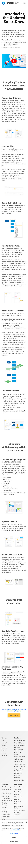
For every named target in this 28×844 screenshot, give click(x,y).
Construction (6, 817)
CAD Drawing (18, 773)
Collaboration (18, 759)
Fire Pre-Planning (7, 800)
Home (3, 740)
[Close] (26, 822)
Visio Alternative (19, 810)
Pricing (4, 745)
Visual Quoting (6, 789)
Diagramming (6, 814)
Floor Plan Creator (17, 753)
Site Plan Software (17, 777)
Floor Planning (6, 787)
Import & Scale (19, 743)
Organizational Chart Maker (18, 770)
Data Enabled (18, 750)
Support (4, 748)
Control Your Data (19, 764)
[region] (14, 832)
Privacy (4, 753)
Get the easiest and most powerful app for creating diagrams (14, 710)
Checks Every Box (19, 756)
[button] (24, 3)
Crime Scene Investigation (6, 797)
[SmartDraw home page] (10, 3)
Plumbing (4, 807)
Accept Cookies (14, 841)
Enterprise (5, 743)
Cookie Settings (14, 833)
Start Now (13, 715)
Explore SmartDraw (17, 800)
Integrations (18, 761)
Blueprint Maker (19, 780)
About (3, 750)
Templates (17, 789)
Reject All (14, 837)
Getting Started (19, 787)
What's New (18, 797)
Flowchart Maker (19, 766)
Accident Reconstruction (6, 793)
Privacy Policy (16, 830)
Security (4, 755)
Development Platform (18, 807)
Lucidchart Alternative (17, 814)
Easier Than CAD (19, 740)
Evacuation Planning (5, 811)
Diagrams (17, 794)
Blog (15, 804)
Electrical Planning (4, 804)
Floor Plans (17, 792)
